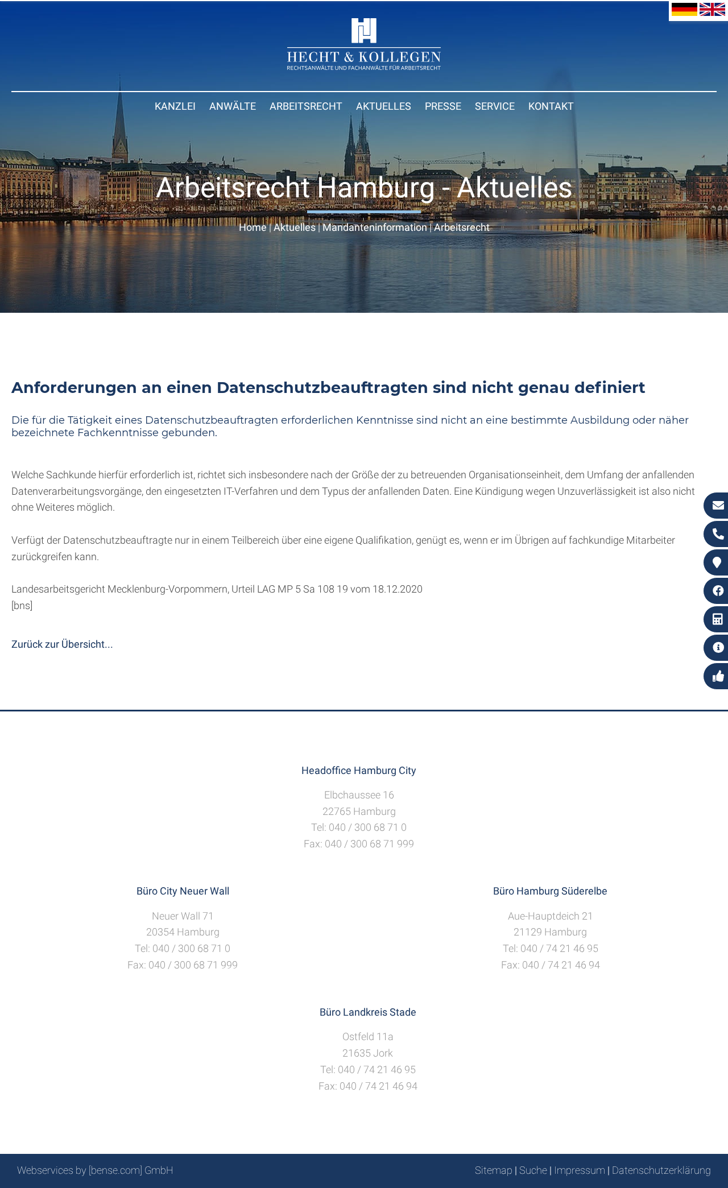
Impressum (579, 1170)
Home (253, 227)
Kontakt (551, 106)
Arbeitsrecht (306, 106)
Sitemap (493, 1170)
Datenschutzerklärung (661, 1170)
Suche (533, 1170)
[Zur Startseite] (364, 66)
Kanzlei (175, 106)
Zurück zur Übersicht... (62, 644)
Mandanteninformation (374, 227)
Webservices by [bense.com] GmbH (95, 1170)
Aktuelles (383, 106)
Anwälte (232, 106)
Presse (443, 106)
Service (495, 106)
